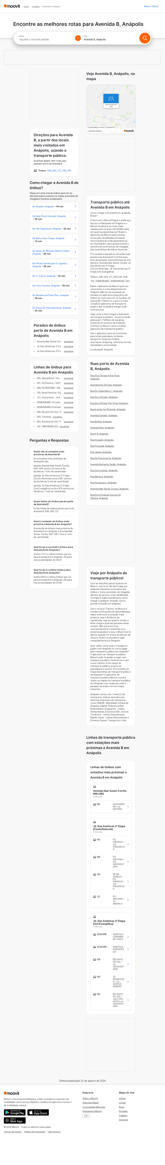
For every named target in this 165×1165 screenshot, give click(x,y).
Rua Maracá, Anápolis (101, 476)
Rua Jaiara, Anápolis (101, 452)
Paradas (123, 1111)
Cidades (123, 1115)
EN (86, 1116)
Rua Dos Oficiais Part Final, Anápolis (109, 403)
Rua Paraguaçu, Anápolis (103, 482)
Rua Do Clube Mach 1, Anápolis (106, 391)
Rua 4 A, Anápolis (99, 434)
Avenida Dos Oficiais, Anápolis (106, 385)
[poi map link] (111, 109)
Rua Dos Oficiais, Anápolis (104, 397)
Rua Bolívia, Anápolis (101, 421)
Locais (122, 1102)
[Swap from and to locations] (78, 38)
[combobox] (45, 39)
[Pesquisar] (144, 38)
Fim (85, 36)
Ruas (121, 1107)
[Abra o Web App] (15, 1120)
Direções (123, 1120)
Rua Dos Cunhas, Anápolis (103, 470)
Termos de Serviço (13, 1132)
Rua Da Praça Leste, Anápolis (105, 458)
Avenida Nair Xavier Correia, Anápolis (109, 489)
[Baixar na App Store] (38, 1112)
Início (21, 36)
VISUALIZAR (68, 341)
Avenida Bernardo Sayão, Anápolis (108, 464)
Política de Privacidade (34, 1132)
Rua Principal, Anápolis (102, 446)
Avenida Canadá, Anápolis (103, 415)
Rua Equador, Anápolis (101, 440)
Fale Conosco (54, 1132)
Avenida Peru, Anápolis (102, 427)
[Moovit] (12, 6)
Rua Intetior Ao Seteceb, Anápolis (107, 409)
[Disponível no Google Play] (15, 1112)
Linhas (122, 1098)
